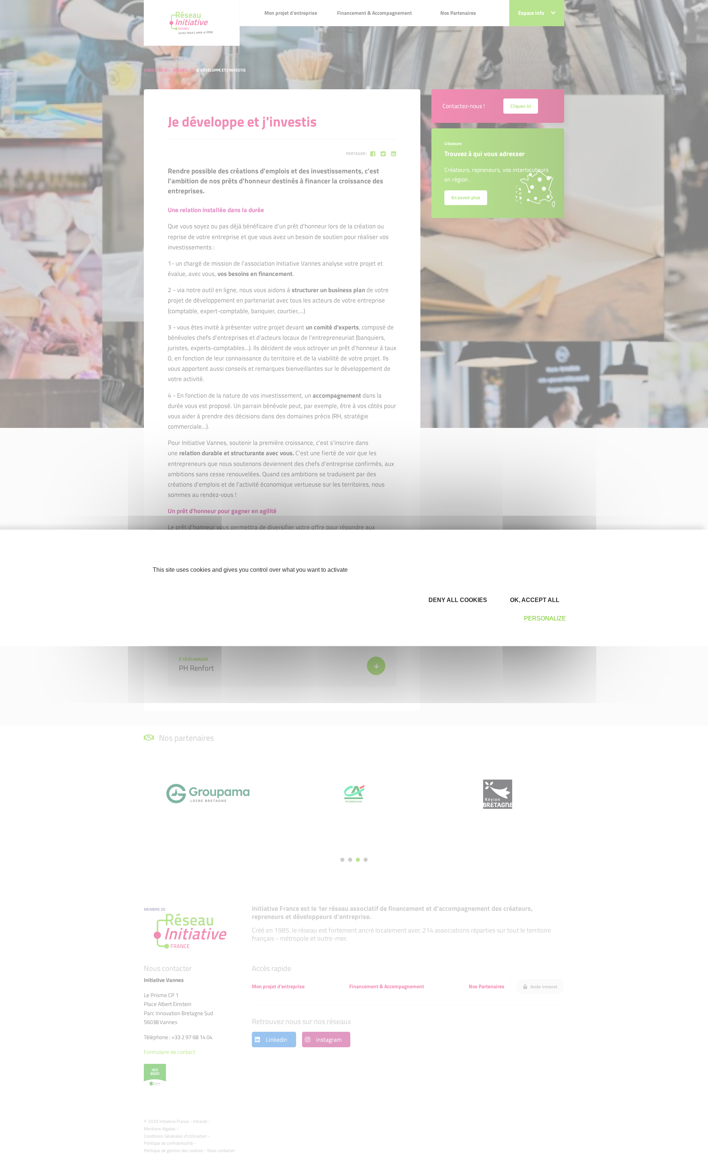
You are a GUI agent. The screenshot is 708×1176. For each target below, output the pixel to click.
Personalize (545, 618)
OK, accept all (534, 599)
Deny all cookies (457, 599)
